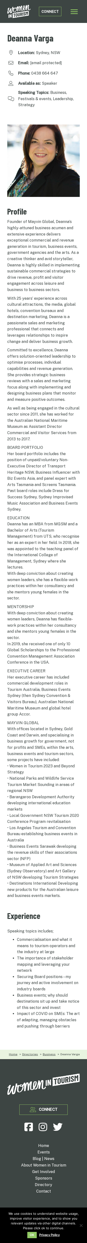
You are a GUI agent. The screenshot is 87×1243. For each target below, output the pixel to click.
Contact (43, 1191)
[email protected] (46, 63)
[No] (81, 1225)
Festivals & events (34, 99)
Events (43, 1152)
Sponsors (43, 1178)
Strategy (26, 105)
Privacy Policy (49, 1235)
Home (43, 1146)
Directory (43, 1185)
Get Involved (43, 1172)
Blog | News (43, 1159)
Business (58, 92)
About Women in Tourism (43, 1165)
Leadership (63, 99)
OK (32, 1235)
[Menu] (74, 12)
